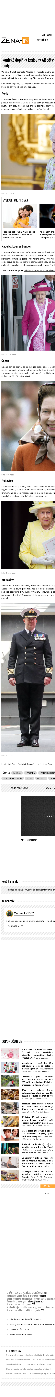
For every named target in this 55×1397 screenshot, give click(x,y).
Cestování (47, 34)
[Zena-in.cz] (16, 40)
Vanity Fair (22, 764)
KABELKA (17, 773)
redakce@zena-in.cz (35, 1301)
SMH (9, 764)
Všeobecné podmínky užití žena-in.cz (26, 1319)
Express (51, 764)
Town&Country (33, 764)
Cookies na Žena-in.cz (19, 1329)
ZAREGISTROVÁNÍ (43, 889)
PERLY (29, 778)
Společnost (43, 40)
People (14, 764)
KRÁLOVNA (30, 773)
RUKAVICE (41, 778)
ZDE (45, 1292)
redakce (42, 1295)
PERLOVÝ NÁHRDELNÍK (13, 778)
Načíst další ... (48, 1186)
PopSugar (43, 764)
